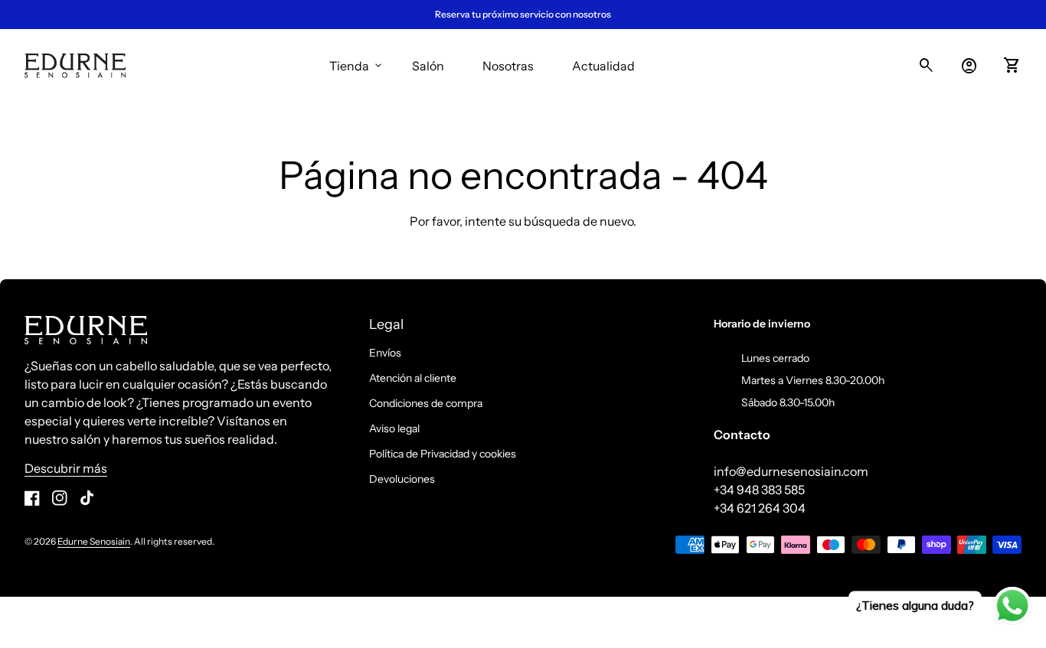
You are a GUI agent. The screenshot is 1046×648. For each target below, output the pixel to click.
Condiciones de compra (425, 403)
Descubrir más (66, 468)
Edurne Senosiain (93, 541)
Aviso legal (394, 428)
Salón (428, 65)
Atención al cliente (412, 378)
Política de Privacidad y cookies (442, 454)
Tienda (356, 65)
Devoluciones (402, 479)
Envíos (385, 353)
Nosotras (508, 65)
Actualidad (603, 65)
